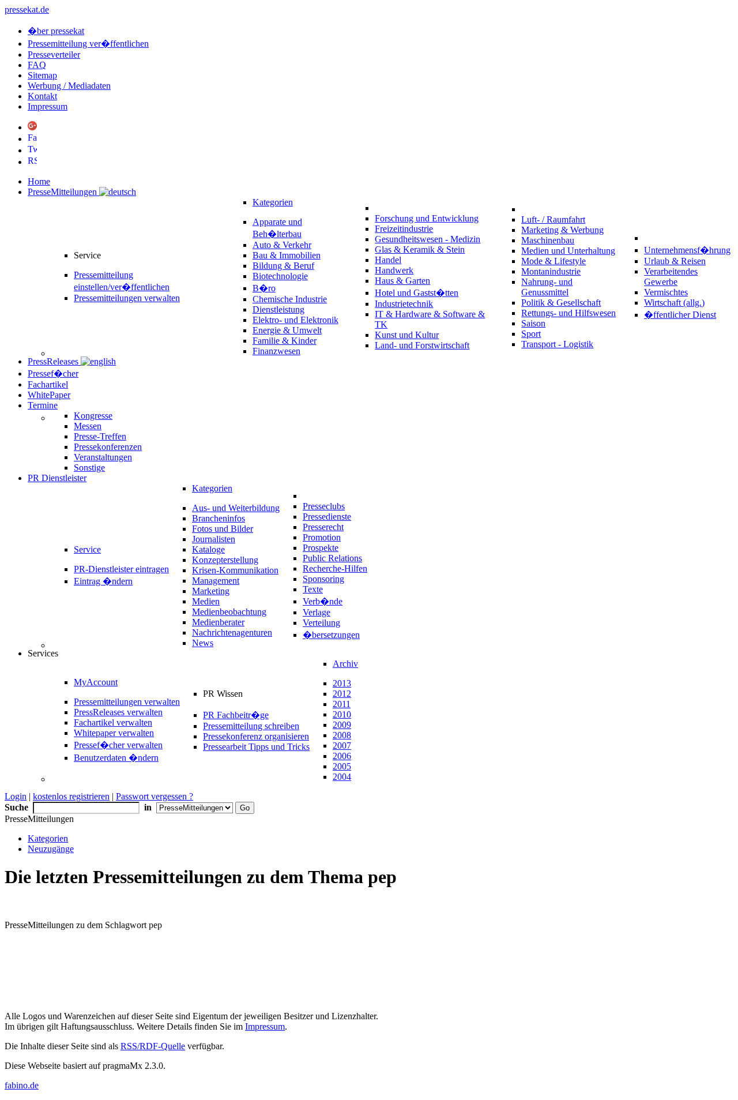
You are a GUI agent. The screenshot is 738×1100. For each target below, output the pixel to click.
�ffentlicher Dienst (680, 315)
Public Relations (332, 558)
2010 (342, 714)
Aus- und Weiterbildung (236, 508)
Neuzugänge (51, 849)
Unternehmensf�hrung (687, 250)
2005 (342, 766)
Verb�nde (322, 601)
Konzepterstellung (225, 560)
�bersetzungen (331, 635)
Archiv (345, 664)
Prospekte (320, 548)
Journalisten (213, 539)
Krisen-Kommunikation (235, 570)
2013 (342, 683)
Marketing (210, 591)
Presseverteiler (54, 54)
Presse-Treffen (100, 436)
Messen (87, 426)
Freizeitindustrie (404, 229)
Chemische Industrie (290, 299)
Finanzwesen (276, 351)
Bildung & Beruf (283, 266)
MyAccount (96, 682)
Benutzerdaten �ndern (116, 758)
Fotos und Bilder (222, 529)
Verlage (316, 612)
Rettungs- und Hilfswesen (568, 313)
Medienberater (218, 622)
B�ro (264, 288)
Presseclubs (324, 506)
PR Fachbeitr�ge (236, 715)
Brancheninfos (218, 518)
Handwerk (394, 270)
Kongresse (93, 416)
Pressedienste (327, 516)
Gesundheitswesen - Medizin (427, 239)
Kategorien (273, 202)
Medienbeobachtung (229, 612)
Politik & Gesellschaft (561, 302)
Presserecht (323, 527)
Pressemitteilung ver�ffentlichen (88, 43)
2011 (342, 704)
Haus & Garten (402, 281)
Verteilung (321, 623)
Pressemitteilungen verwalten (127, 298)
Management (215, 580)
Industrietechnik (404, 304)
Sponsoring (323, 579)
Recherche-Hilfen (335, 568)
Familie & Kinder (285, 341)
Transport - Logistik (557, 344)
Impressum (47, 106)
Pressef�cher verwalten (118, 745)
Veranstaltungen (103, 457)
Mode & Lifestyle (553, 261)
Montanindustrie (551, 271)
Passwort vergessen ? (154, 796)
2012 (342, 694)
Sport (531, 334)
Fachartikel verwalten (113, 722)
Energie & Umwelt (287, 330)
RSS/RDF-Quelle (153, 1046)
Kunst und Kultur (407, 335)
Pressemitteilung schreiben (251, 726)
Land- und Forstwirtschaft (422, 345)
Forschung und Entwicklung (427, 218)
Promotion (322, 537)
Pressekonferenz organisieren (256, 736)
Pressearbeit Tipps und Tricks (256, 747)
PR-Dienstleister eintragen (121, 569)
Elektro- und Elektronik (295, 320)
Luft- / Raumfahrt (553, 219)
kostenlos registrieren (71, 796)
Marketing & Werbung (562, 230)
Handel (388, 260)
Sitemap (42, 75)
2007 (342, 745)
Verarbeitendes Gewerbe (671, 276)
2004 (342, 777)
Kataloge (208, 549)
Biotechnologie (280, 276)
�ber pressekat (56, 31)
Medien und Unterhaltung (568, 251)
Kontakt (42, 96)
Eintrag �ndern (103, 581)
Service (87, 549)
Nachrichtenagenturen (232, 632)
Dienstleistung (278, 309)
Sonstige (89, 467)
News (202, 643)
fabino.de (22, 1085)
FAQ (37, 65)
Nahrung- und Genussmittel (547, 287)
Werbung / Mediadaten (69, 86)
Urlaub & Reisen (675, 261)
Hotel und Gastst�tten (416, 293)
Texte (313, 589)
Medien (206, 601)
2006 (342, 756)
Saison (533, 323)
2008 (342, 735)
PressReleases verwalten (118, 712)
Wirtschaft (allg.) (674, 302)
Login (16, 796)
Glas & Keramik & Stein (420, 249)
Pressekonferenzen (108, 447)
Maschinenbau (547, 240)
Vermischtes (666, 292)
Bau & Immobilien (287, 255)
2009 (342, 725)
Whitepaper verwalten (114, 733)
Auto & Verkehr (282, 245)
